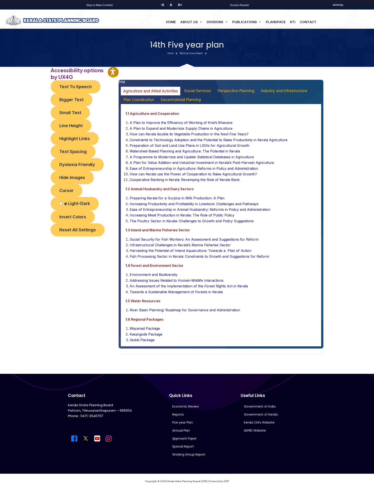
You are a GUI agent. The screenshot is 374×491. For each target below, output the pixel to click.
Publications (244, 22)
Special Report (183, 446)
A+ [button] (180, 5)
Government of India (260, 406)
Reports (178, 414)
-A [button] (162, 5)
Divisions (215, 22)
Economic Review (185, 406)
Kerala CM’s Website (259, 422)
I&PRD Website (255, 430)
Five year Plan (182, 422)
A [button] (171, 5)
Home (171, 22)
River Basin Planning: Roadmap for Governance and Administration (185, 310)
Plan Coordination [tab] (139, 100)
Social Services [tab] (197, 91)
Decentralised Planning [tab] (181, 100)
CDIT (226, 481)
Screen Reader (239, 5)
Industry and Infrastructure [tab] (284, 91)
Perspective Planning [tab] (236, 91)
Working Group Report (188, 454)
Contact (308, 22)
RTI (292, 22)
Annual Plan (181, 430)
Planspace (276, 22)
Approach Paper (184, 438)
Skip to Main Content (99, 5)
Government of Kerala (261, 414)
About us (189, 22)
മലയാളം (338, 4)
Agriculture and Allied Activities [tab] (150, 91)
